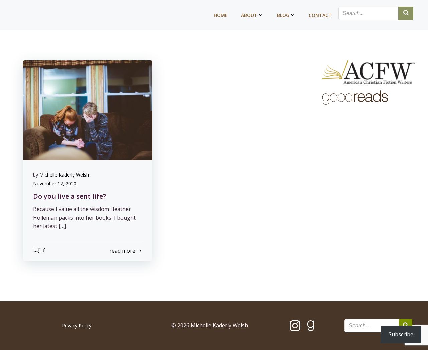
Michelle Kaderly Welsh (64, 174)
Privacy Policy (76, 325)
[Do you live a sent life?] (87, 109)
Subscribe (401, 334)
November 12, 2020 (54, 183)
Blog (283, 15)
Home (221, 15)
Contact (320, 15)
